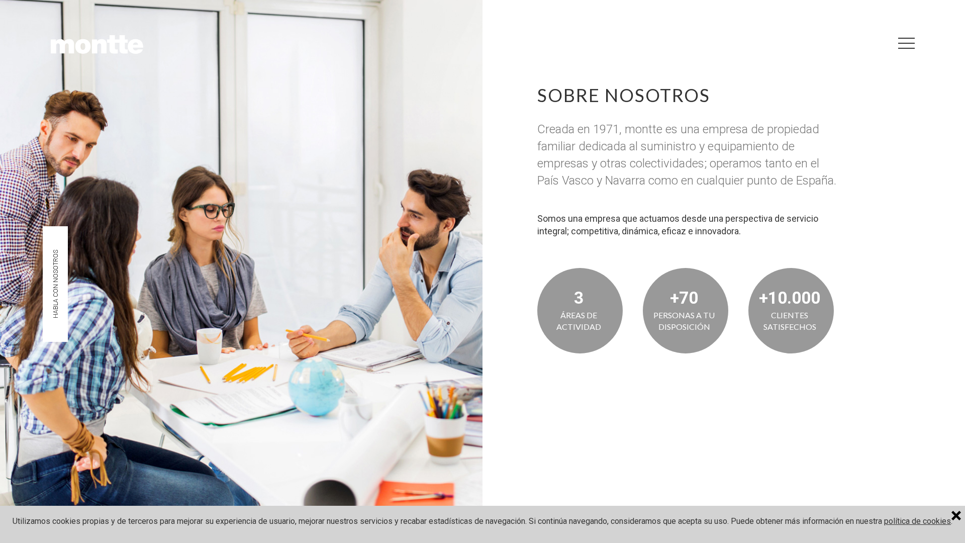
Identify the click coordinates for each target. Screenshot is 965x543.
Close (958, 517)
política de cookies (917, 521)
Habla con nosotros (55, 284)
